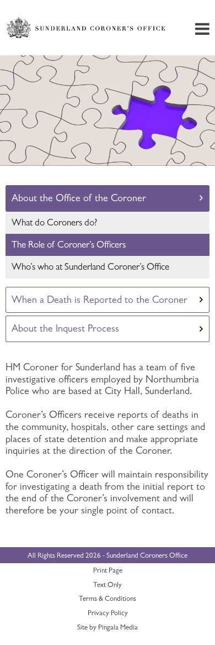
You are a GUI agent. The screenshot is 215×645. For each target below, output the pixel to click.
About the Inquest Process (65, 328)
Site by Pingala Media (107, 627)
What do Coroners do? (54, 222)
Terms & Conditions (107, 598)
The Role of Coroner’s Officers (69, 244)
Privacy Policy (108, 613)
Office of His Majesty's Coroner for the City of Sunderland (87, 27)
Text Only (107, 584)
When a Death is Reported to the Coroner (99, 299)
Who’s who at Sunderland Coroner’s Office (90, 266)
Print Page (107, 570)
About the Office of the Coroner (79, 197)
